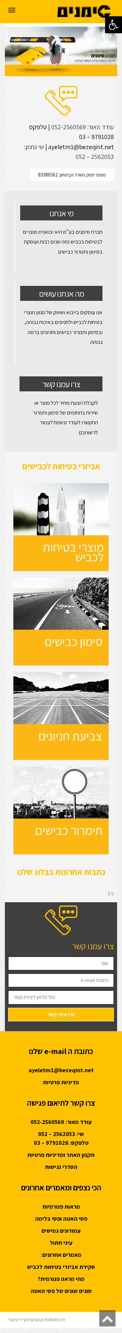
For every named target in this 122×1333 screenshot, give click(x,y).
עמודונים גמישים (61, 1230)
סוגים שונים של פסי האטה (61, 1291)
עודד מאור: (100, 127)
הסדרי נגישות (61, 1167)
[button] (113, 24)
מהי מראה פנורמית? (61, 1279)
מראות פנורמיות (61, 1206)
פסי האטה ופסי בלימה (61, 1218)
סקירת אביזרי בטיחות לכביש (61, 1266)
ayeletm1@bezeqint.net (61, 1070)
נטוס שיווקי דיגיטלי (26, 1320)
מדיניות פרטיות (61, 1082)
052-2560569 (68, 127)
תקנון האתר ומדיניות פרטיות (61, 1154)
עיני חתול (61, 1242)
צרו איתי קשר (61, 1014)
